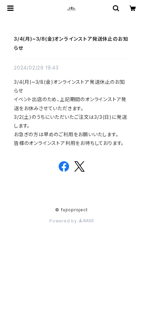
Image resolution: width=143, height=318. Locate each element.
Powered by (63, 220)
